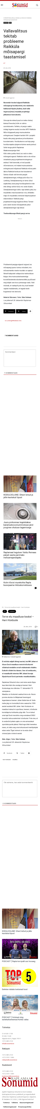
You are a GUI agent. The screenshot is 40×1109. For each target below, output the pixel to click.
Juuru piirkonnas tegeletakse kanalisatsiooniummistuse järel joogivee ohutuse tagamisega (18, 525)
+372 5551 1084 (8, 1057)
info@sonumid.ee (8, 1043)
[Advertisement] (20, 240)
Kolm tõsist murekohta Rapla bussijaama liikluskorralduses (17, 583)
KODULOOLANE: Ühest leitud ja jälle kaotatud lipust (18, 496)
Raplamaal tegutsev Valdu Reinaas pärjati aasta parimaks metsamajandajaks (19, 555)
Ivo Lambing (8, 320)
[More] (30, 311)
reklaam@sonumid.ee (9, 1060)
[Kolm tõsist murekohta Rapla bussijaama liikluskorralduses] (20, 571)
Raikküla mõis (17, 320)
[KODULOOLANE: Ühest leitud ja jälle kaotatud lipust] (20, 483)
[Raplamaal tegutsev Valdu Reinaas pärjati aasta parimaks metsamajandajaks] (20, 541)
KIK (13, 320)
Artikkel (5, 18)
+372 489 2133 (7, 1041)
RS (10, 22)
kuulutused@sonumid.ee (10, 1076)
